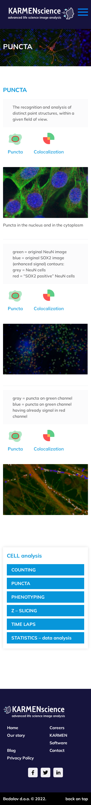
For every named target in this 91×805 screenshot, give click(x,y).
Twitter (45, 772)
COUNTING (23, 570)
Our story (16, 735)
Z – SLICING (24, 611)
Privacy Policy (20, 757)
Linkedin (58, 772)
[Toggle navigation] (83, 12)
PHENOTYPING (27, 597)
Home (12, 727)
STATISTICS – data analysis (41, 638)
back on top (76, 798)
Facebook (33, 772)
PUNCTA (20, 583)
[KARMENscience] (38, 12)
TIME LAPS (23, 624)
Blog (11, 750)
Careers (57, 727)
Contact (57, 750)
